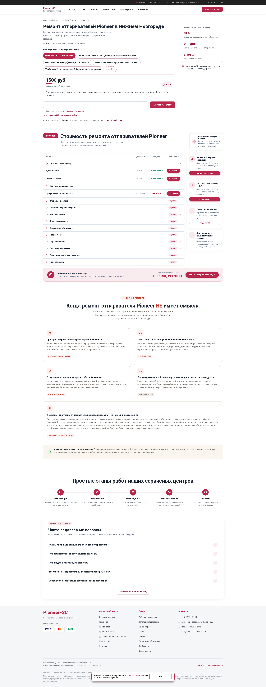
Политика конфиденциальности (209, 665)
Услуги (72, 9)
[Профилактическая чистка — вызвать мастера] (173, 193)
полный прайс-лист (114, 120)
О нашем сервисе (107, 617)
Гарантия (94, 9)
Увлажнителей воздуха (149, 641)
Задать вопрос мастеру (201, 275)
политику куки (133, 675)
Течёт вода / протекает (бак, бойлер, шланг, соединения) (73, 69)
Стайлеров (144, 646)
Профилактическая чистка (59, 193)
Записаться (204, 199)
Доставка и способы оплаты (112, 636)
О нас (83, 9)
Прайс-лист (104, 627)
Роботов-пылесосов (148, 617)
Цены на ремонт (126, 9)
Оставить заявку (163, 105)
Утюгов (142, 636)
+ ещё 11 (110, 69)
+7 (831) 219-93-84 (215, 3)
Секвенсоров (145, 651)
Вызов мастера (212, 9)
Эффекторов (145, 627)
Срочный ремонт (107, 632)
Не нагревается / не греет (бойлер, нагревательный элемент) (108, 55)
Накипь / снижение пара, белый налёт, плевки (117, 62)
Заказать (173, 171)
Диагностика (108, 9)
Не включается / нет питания (59, 55)
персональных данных (75, 111)
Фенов (141, 632)
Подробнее (205, 223)
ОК (160, 677)
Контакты (143, 9)
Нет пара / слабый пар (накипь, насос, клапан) (67, 62)
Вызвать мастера (205, 173)
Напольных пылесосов (149, 622)
